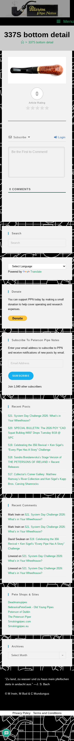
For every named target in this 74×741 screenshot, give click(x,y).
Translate (36, 271)
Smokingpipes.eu (18, 626)
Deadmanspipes (17, 602)
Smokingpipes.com (19, 621)
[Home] (22, 42)
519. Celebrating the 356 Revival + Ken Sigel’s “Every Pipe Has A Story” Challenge (36, 544)
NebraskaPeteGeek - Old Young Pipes (31, 607)
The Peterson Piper (19, 616)
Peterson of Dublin (19, 611)
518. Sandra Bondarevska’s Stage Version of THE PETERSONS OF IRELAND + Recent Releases (34, 462)
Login (61, 137)
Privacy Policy (21, 713)
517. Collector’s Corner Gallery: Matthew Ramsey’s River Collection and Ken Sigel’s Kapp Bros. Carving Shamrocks (37, 479)
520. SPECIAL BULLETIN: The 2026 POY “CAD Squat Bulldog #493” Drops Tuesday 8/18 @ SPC (37, 433)
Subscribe (20, 375)
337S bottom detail (40, 42)
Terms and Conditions (47, 713)
